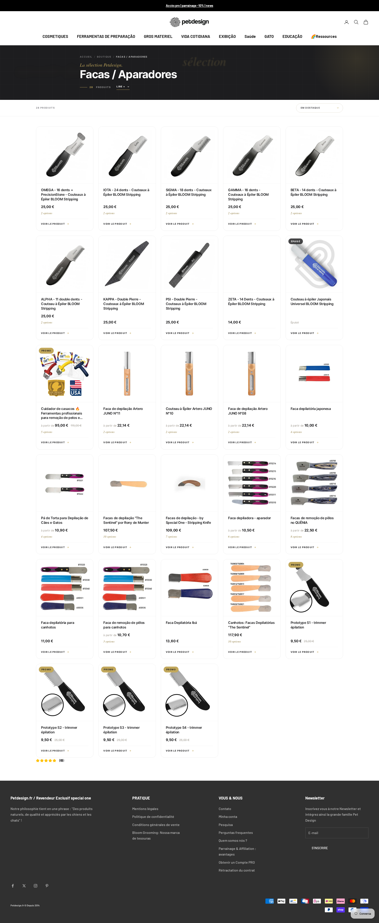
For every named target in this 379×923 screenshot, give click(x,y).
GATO (269, 36)
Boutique (104, 56)
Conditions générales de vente (156, 824)
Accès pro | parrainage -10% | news (189, 5)
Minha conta (228, 816)
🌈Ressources (324, 36)
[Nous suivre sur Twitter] (24, 886)
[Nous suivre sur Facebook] (13, 886)
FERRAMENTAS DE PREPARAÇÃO (106, 36)
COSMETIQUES (55, 36)
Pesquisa (226, 824)
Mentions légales (145, 809)
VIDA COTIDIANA (195, 36)
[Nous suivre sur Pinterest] (47, 886)
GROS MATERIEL (158, 36)
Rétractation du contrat (237, 870)
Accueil (86, 56)
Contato (225, 809)
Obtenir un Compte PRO (237, 862)
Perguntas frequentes (236, 832)
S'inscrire (320, 848)
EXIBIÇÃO (227, 36)
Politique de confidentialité (153, 816)
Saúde (250, 36)
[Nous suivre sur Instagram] (35, 886)
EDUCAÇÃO (292, 36)
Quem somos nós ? (233, 840)
